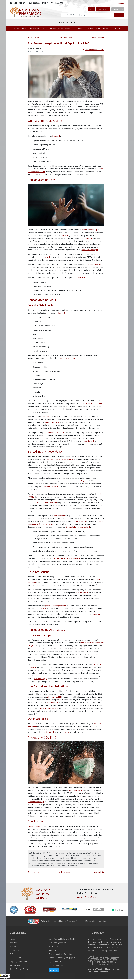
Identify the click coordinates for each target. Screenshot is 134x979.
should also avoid (55, 432)
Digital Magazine (56, 965)
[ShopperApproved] (49, 909)
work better (52, 702)
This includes (81, 592)
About (24, 28)
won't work (77, 481)
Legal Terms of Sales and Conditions (63, 939)
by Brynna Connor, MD (94, 50)
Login (92, 9)
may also (45, 416)
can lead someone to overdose (65, 558)
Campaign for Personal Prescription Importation (86, 921)
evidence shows (92, 264)
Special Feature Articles (19, 969)
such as (64, 235)
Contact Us (14, 950)
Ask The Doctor (65, 37)
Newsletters (15, 965)
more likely (87, 441)
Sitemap (52, 950)
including (60, 313)
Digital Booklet (55, 961)
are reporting (74, 790)
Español (121, 3)
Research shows (34, 826)
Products (34, 28)
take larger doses (51, 486)
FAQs (80, 28)
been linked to (51, 422)
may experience (66, 358)
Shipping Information (18, 961)
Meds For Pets (15, 958)
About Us (13, 942)
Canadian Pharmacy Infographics (62, 958)
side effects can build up (90, 403)
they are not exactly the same (59, 459)
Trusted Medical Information (60, 954)
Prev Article (34, 37)
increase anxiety (89, 250)
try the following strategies (77, 527)
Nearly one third (88, 230)
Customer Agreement (58, 942)
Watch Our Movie (86, 897)
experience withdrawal (45, 502)
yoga (67, 732)
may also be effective (47, 708)
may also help (39, 678)
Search (120, 15)
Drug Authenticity (67, 28)
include (55, 136)
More (105, 28)
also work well (53, 697)
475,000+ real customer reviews (67, 22)
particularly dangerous (54, 605)
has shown (85, 238)
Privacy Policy (54, 946)
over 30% (40, 608)
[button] (5, 976)
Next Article (97, 37)
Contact (116, 28)
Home (16, 28)
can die (95, 614)
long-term (80, 521)
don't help (44, 257)
